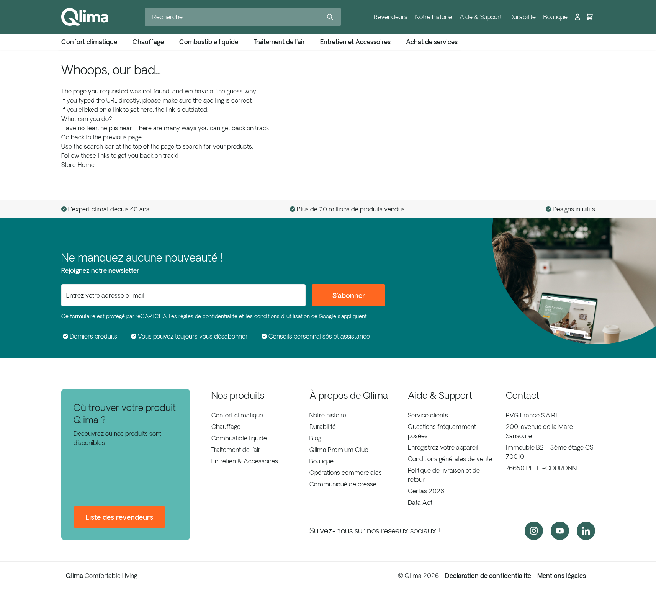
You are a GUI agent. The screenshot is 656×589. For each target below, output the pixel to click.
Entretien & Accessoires (244, 461)
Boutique (555, 16)
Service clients (428, 415)
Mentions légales (561, 575)
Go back (72, 137)
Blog (315, 438)
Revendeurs (390, 16)
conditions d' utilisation (282, 316)
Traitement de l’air (235, 449)
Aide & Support (481, 16)
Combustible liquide (239, 438)
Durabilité (522, 16)
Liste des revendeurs (119, 517)
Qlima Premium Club (338, 449)
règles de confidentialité (207, 316)
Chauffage (225, 426)
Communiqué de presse (342, 484)
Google (327, 316)
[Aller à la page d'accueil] (84, 17)
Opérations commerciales (345, 472)
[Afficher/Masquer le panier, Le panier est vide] (589, 16)
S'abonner (348, 295)
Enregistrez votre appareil (443, 447)
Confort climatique (237, 415)
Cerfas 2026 (426, 491)
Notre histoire (433, 16)
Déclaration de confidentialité (488, 575)
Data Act (420, 502)
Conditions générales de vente (450, 458)
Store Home (78, 164)
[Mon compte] (577, 16)
